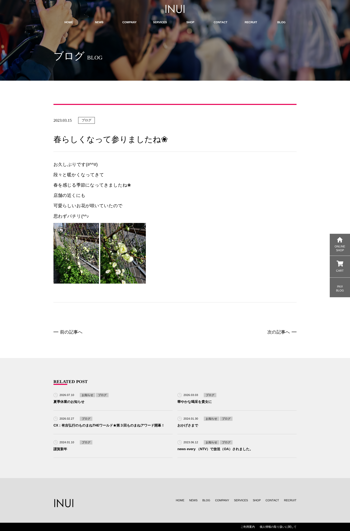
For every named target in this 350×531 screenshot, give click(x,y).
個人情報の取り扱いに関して (278, 526)
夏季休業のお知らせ (68, 402)
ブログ (86, 120)
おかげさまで (187, 425)
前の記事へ (71, 332)
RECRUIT (290, 500)
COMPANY (222, 500)
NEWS (193, 500)
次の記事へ (278, 332)
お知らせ (87, 395)
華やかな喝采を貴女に (194, 402)
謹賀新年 (60, 449)
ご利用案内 (248, 526)
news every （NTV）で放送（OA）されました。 (215, 449)
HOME (180, 500)
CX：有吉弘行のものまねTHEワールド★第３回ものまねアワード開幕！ (109, 425)
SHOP (257, 500)
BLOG (206, 500)
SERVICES (241, 500)
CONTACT (272, 500)
